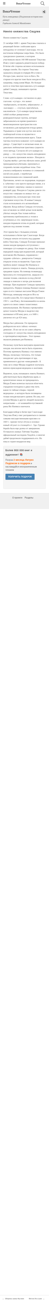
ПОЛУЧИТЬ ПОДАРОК (20, 477)
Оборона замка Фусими (14, 1299)
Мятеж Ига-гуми (35, 1299)
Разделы (29, 498)
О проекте (17, 498)
